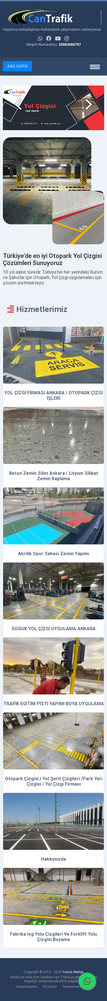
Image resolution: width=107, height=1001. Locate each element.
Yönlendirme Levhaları (77, 986)
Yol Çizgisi (50, 986)
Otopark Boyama (26, 986)
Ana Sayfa (17, 66)
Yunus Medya (73, 972)
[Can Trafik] (52, 17)
